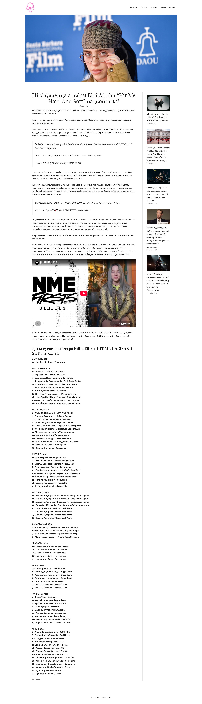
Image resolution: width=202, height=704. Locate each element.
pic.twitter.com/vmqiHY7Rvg (106, 203)
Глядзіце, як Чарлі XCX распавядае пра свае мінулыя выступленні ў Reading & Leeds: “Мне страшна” (157, 194)
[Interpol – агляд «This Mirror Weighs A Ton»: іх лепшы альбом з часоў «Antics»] (158, 109)
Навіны (144, 7)
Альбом (154, 7)
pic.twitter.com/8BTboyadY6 (87, 156)
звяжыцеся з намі (168, 7)
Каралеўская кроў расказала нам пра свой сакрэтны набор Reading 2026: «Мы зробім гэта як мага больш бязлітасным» (158, 282)
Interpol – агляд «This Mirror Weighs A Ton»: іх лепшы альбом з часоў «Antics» (158, 117)
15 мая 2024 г (74, 163)
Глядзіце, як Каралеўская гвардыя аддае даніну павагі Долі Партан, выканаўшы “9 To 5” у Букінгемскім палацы (158, 154)
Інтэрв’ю (133, 7)
